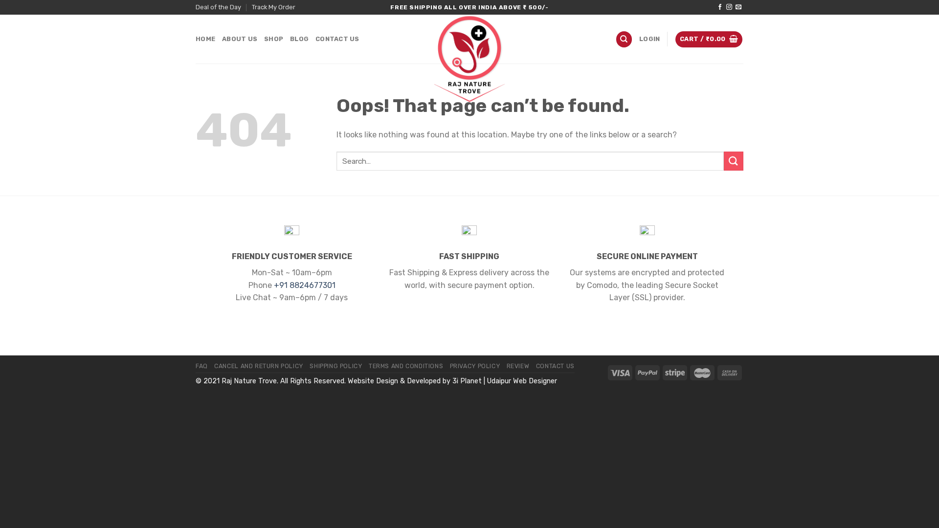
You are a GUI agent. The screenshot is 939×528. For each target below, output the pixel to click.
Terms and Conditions (406, 366)
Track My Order (273, 7)
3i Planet (467, 381)
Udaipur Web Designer (522, 381)
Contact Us (337, 39)
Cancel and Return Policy (258, 366)
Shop (273, 39)
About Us (239, 39)
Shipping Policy (336, 366)
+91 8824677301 (304, 285)
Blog (299, 39)
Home (205, 39)
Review (518, 366)
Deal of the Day (218, 7)
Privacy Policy (475, 366)
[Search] (624, 39)
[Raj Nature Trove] (469, 59)
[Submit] (733, 161)
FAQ (202, 366)
